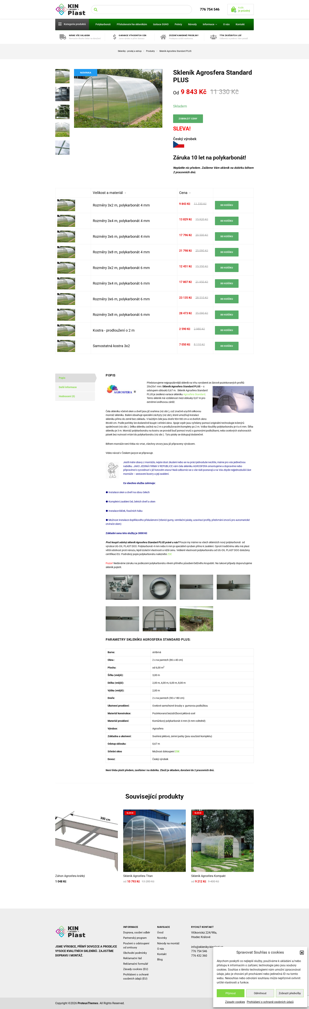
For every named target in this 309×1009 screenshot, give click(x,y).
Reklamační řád (132, 958)
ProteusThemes (88, 1003)
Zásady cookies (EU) (135, 969)
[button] (302, 952)
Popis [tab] (62, 377)
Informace (208, 24)
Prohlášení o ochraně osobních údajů (270, 1002)
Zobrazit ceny (188, 118)
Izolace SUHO (161, 24)
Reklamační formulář (135, 963)
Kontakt (240, 24)
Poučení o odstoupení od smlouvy (136, 945)
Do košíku (226, 205)
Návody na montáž (168, 943)
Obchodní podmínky (135, 952)
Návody (192, 24)
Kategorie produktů (74, 24)
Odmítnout (260, 993)
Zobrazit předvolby (290, 993)
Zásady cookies (235, 1002)
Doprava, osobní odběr (136, 932)
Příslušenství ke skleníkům (132, 24)
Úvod (160, 932)
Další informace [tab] (68, 387)
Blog (160, 959)
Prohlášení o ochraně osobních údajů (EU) (136, 976)
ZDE (169, 554)
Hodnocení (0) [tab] (67, 396)
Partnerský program (135, 937)
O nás (226, 24)
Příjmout (230, 993)
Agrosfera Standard (194, 394)
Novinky (162, 937)
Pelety (178, 24)
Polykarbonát (103, 24)
